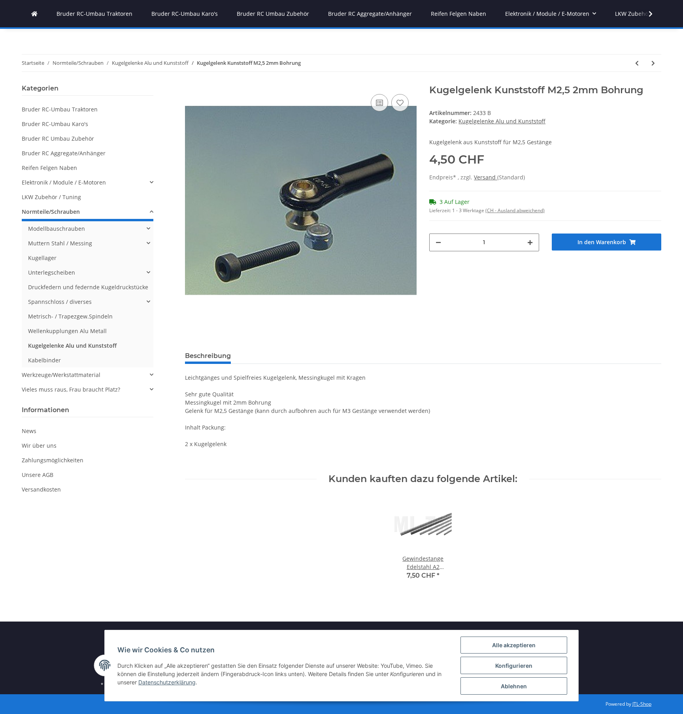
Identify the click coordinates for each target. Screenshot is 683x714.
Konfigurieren (513, 665)
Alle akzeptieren (514, 645)
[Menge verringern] (438, 242)
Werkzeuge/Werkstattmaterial (61, 375)
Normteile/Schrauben (51, 211)
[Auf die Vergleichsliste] (379, 102)
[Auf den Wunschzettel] (400, 102)
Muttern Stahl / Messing (60, 243)
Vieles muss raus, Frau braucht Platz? (71, 389)
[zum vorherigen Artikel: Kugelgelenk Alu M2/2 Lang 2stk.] (637, 63)
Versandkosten (41, 489)
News (29, 431)
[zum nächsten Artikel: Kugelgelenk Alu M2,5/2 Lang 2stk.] (653, 63)
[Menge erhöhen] (530, 242)
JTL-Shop (641, 704)
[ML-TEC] (34, 13)
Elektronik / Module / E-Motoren (64, 182)
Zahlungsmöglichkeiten (52, 460)
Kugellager (42, 258)
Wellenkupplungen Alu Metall (67, 331)
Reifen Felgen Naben (49, 167)
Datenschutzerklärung (167, 682)
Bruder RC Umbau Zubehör (58, 138)
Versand (485, 177)
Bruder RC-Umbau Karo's (55, 124)
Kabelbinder (44, 360)
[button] (87, 182)
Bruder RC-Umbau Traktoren (60, 109)
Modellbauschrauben (56, 228)
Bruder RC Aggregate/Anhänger (64, 153)
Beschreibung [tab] (208, 356)
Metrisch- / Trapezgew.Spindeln (70, 316)
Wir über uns (39, 445)
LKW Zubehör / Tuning (51, 197)
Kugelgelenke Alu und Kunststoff (501, 121)
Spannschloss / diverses (60, 301)
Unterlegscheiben (51, 272)
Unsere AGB (37, 475)
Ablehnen (514, 686)
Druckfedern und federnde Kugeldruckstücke (88, 287)
